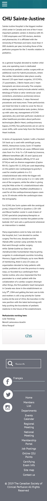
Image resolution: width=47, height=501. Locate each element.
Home (28, 397)
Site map (29, 470)
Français (18, 378)
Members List (29, 404)
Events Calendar (29, 417)
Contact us (29, 475)
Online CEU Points (29, 455)
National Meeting (29, 433)
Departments (29, 410)
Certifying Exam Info (29, 463)
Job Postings (29, 448)
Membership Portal (29, 442)
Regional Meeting (29, 425)
